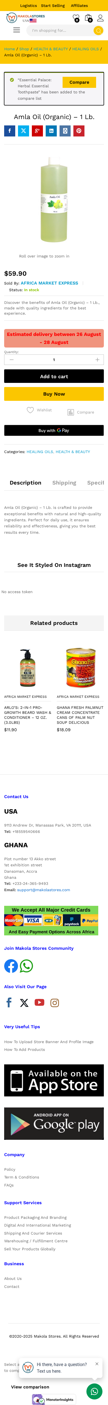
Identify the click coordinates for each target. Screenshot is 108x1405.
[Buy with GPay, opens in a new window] (54, 430)
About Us (13, 1278)
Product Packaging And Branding (35, 1217)
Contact (11, 1286)
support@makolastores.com (43, 890)
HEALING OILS (40, 451)
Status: (16, 290)
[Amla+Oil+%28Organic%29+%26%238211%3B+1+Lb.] (23, 130)
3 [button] (59, 757)
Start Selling (53, 5)
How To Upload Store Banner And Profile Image (49, 1042)
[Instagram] (54, 1003)
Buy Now (54, 394)
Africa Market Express (49, 283)
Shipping (64, 482)
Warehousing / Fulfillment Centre (36, 1241)
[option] (27, 692)
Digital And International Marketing (37, 1225)
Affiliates (79, 5)
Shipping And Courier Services (33, 1233)
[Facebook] (9, 1004)
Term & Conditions (21, 1177)
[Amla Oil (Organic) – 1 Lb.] (9, 130)
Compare (79, 82)
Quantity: (11, 352)
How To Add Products (24, 1049)
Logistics (28, 5)
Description (25, 482)
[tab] (25, 485)
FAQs (9, 1185)
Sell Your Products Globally (29, 1249)
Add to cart (54, 376)
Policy (9, 1169)
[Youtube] (39, 1004)
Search (98, 30)
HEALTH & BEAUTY (73, 451)
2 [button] (54, 757)
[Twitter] (24, 1004)
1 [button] (48, 757)
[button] (81, 412)
